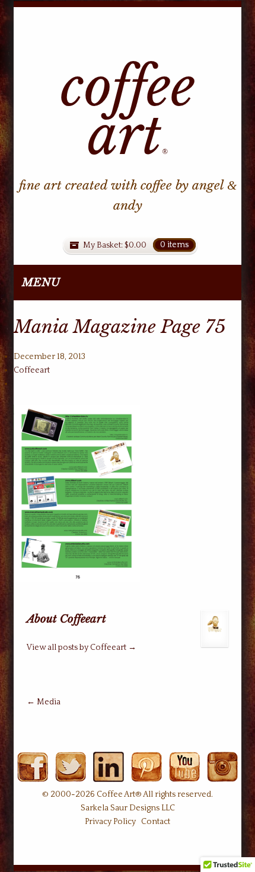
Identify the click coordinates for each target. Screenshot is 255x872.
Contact (155, 821)
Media (43, 702)
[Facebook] (32, 775)
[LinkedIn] (108, 775)
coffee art (127, 111)
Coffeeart (32, 370)
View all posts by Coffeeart (81, 647)
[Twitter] (70, 775)
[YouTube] (184, 775)
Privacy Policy (110, 821)
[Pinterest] (146, 775)
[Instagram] (222, 775)
